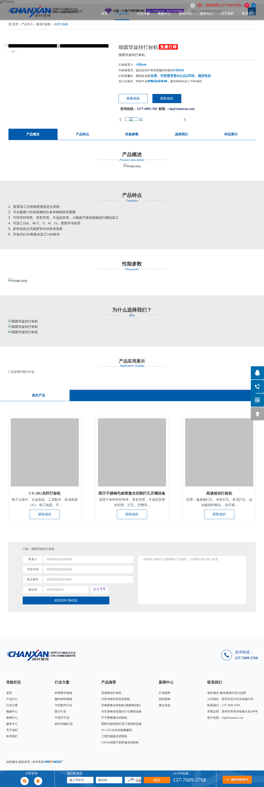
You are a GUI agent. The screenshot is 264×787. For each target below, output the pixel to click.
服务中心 (206, 13)
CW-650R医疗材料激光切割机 (120, 742)
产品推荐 (108, 682)
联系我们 (248, 13)
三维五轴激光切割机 (114, 736)
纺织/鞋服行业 (64, 723)
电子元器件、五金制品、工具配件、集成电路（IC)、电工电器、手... (45, 502)
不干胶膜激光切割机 (114, 717)
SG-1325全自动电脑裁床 (116, 730)
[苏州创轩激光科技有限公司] (42, 655)
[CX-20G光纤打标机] (45, 452)
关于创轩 (227, 13)
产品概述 (33, 134)
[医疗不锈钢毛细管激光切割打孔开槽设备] (132, 452)
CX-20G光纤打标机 (45, 493)
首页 (104, 13)
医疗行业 (60, 711)
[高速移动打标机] (219, 452)
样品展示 (231, 134)
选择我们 (181, 134)
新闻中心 (185, 13)
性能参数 (132, 134)
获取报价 (166, 98)
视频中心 (164, 13)
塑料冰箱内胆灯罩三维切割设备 (121, 723)
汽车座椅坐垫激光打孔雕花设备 (121, 711)
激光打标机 (43, 24)
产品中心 (122, 13)
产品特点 (82, 134)
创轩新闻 (164, 699)
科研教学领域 (63, 692)
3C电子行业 (62, 717)
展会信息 (164, 705)
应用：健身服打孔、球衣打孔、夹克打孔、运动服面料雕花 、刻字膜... (219, 502)
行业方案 (143, 13)
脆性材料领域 (63, 699)
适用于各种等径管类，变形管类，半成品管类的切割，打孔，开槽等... (132, 502)
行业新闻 (164, 692)
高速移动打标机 (219, 493)
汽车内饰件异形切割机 (115, 699)
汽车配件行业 (63, 705)
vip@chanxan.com (232, 717)
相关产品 (38, 395)
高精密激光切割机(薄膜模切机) (121, 705)
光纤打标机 (61, 24)
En (253, 5)
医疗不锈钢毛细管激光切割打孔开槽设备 (132, 493)
